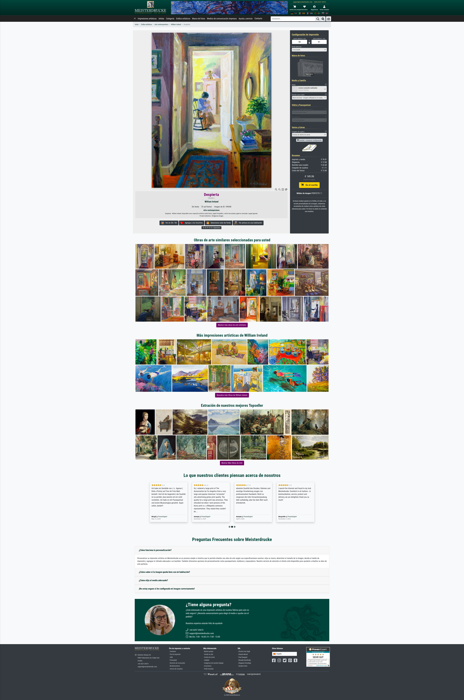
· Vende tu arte (208, 654)
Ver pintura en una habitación (249, 223)
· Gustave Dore (242, 666)
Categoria (170, 18)
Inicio (136, 24)
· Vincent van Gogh (244, 651)
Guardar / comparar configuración (310, 140)
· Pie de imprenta (174, 654)
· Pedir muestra (208, 669)
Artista (161, 18)
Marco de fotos (198, 18)
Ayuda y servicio (246, 18)
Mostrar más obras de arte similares (232, 325)
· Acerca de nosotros (176, 669)
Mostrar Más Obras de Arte (232, 463)
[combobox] (309, 50)
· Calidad (206, 660)
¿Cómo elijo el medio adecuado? (153, 580)
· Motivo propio (208, 651)
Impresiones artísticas (147, 18)
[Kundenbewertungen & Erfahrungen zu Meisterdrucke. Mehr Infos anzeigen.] (318, 657)
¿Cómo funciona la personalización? (155, 550)
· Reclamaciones (174, 666)
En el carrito (311, 185)
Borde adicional (296, 47)
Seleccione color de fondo (220, 223)
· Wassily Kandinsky (244, 660)
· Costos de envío (209, 657)
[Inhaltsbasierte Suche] (323, 18)
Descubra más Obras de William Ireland (232, 395)
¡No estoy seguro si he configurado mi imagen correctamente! (167, 588)
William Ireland (176, 24)
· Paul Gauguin (242, 657)
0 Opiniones (216, 228)
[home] (135, 18)
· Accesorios (207, 666)
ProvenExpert (162, 517)
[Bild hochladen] (328, 18)
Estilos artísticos (183, 18)
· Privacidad (173, 660)
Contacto (258, 18)
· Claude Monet (243, 654)
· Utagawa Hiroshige (244, 663)
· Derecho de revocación (177, 663)
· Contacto (172, 651)
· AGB (171, 657)
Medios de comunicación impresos (222, 18)
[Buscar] (317, 18)
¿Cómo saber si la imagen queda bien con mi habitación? (164, 572)
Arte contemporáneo (161, 24)
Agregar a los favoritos (193, 223)
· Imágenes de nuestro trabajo (213, 663)
